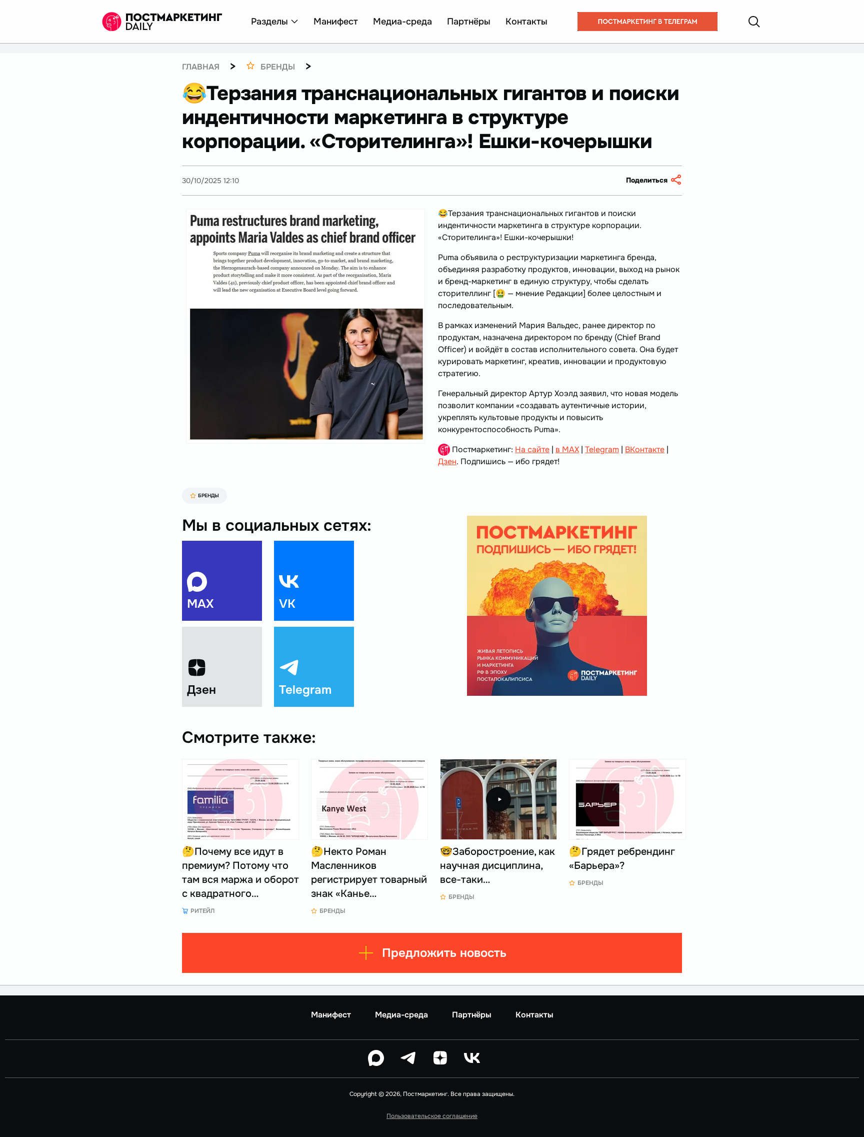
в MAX (567, 449)
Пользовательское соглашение (432, 1116)
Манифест (336, 21)
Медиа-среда (402, 21)
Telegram (602, 449)
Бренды (208, 495)
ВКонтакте (644, 449)
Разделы (269, 21)
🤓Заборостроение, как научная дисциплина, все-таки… (497, 865)
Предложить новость (444, 952)
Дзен (447, 461)
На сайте (532, 449)
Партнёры (468, 21)
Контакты (527, 21)
